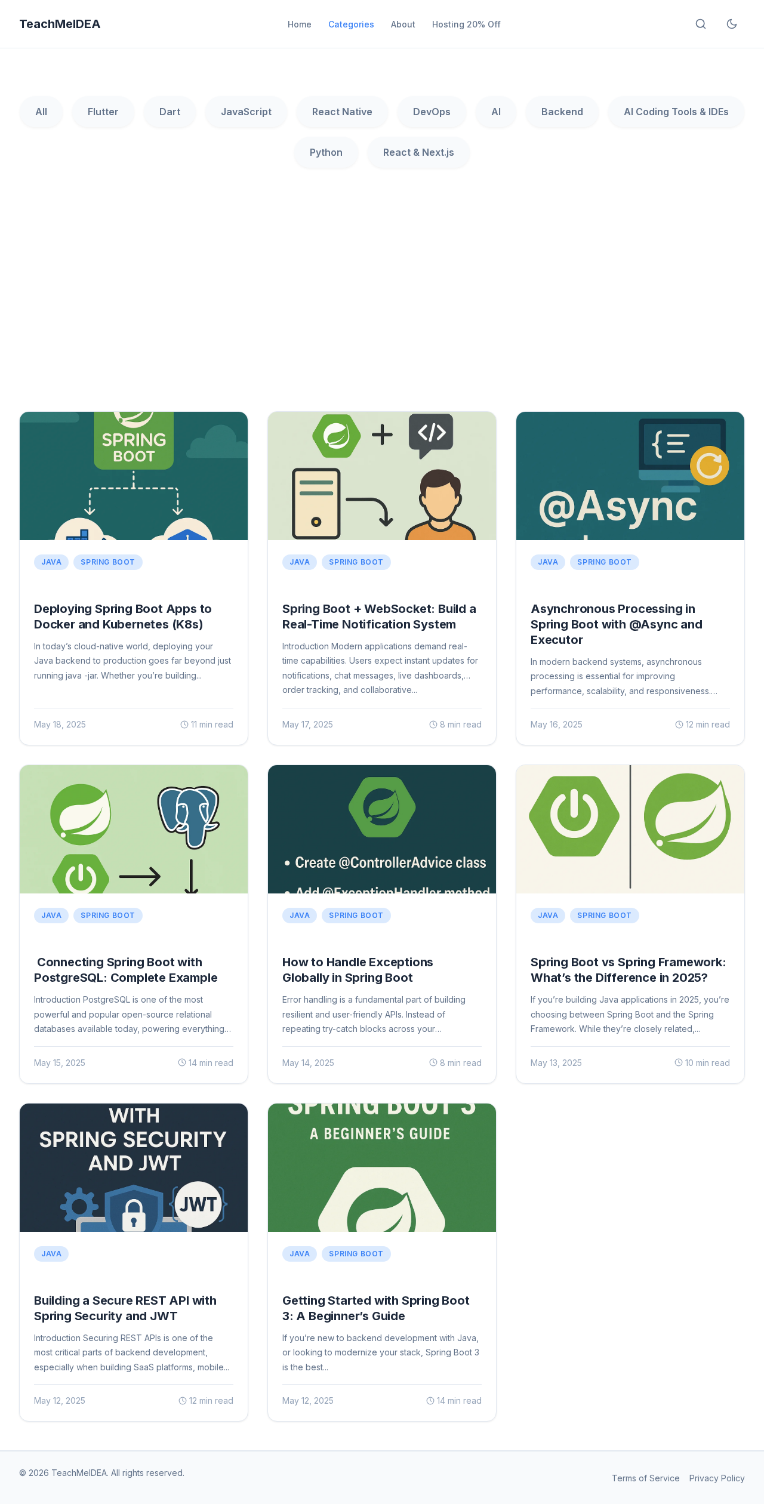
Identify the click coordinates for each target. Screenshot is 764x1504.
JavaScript (246, 112)
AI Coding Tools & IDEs (676, 112)
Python (326, 152)
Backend (562, 112)
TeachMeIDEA (60, 24)
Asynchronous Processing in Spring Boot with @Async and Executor (617, 624)
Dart (169, 112)
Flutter (103, 112)
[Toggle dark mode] (732, 24)
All (41, 112)
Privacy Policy (717, 1478)
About (403, 24)
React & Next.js (418, 152)
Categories (351, 24)
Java (51, 561)
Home (300, 24)
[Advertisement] (382, 299)
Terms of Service (646, 1478)
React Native (342, 112)
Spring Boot (108, 561)
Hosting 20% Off (466, 24)
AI (496, 112)
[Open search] (701, 24)
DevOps (432, 112)
